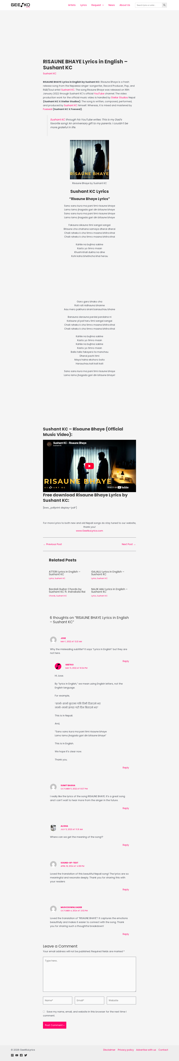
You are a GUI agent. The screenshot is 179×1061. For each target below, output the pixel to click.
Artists (72, 5)
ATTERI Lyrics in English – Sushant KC (64, 573)
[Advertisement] (89, 39)
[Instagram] (12, 1055)
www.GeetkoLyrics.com (89, 530)
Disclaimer (109, 1049)
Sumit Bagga (68, 785)
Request (96, 5)
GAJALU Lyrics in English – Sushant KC (107, 573)
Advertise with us (146, 1049)
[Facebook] (21, 1055)
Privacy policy (126, 1049)
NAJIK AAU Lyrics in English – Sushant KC (109, 590)
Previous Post (52, 544)
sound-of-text (69, 862)
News (112, 5)
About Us (125, 5)
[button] (102, 5)
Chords (52, 595)
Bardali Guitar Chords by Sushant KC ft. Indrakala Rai (67, 590)
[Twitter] (25, 1055)
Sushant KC (49, 73)
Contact (163, 1049)
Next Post (129, 544)
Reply (126, 661)
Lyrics (83, 5)
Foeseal (47, 109)
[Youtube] (16, 1055)
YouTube (99, 93)
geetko (69, 664)
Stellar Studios (119, 97)
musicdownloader (71, 907)
